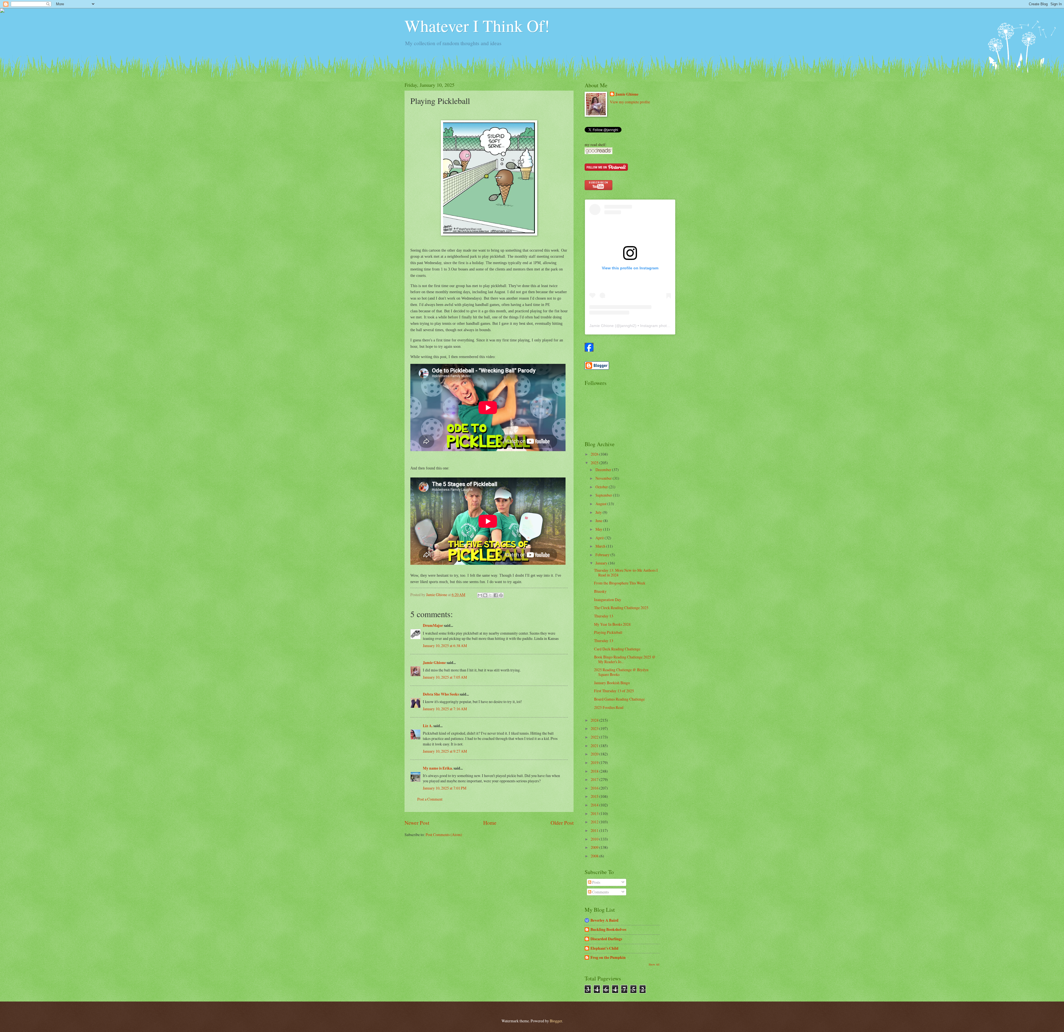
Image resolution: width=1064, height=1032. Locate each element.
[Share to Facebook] (495, 595)
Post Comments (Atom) (444, 834)
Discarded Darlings (606, 939)
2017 (595, 779)
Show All (654, 964)
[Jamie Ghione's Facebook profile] (589, 350)
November (604, 478)
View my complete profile (630, 101)
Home (490, 822)
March (600, 546)
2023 (595, 728)
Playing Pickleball (608, 632)
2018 (595, 771)
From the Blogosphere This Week (619, 583)
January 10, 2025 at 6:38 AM (445, 645)
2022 (595, 737)
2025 (595, 462)
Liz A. (428, 726)
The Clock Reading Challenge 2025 (621, 607)
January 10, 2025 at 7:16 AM (445, 708)
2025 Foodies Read (608, 707)
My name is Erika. (438, 768)
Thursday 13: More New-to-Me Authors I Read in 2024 (626, 573)
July (599, 512)
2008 (595, 856)
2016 (595, 788)
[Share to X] (490, 595)
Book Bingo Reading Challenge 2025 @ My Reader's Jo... (625, 659)
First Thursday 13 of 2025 (614, 690)
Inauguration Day (607, 599)
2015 (595, 796)
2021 (595, 745)
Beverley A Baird (604, 920)
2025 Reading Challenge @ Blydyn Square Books (621, 672)
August (601, 503)
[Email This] (480, 595)
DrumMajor (433, 625)
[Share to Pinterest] (501, 595)
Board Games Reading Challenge (619, 699)
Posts (595, 882)
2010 (595, 839)
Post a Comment (430, 799)
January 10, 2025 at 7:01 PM (444, 788)
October (602, 486)
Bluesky (600, 591)
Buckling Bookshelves (608, 929)
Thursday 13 (603, 616)
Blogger (556, 1020)
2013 (595, 813)
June (599, 520)
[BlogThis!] (485, 595)
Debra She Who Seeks (441, 694)
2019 (595, 762)
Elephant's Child (604, 948)
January (601, 563)
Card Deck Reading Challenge (617, 649)
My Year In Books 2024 (612, 624)
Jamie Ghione (434, 662)
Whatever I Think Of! (477, 25)
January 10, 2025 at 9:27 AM (445, 751)
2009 (595, 847)
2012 (595, 821)
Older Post (562, 822)
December (603, 469)
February (602, 554)
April (600, 537)
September (604, 495)
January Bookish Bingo (612, 682)
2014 (595, 805)
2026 (595, 454)
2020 (595, 754)
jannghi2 (627, 325)
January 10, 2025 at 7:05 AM (445, 677)
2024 (595, 720)
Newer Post (417, 822)
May (599, 529)
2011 (595, 830)
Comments (600, 892)
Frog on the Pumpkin (608, 957)
